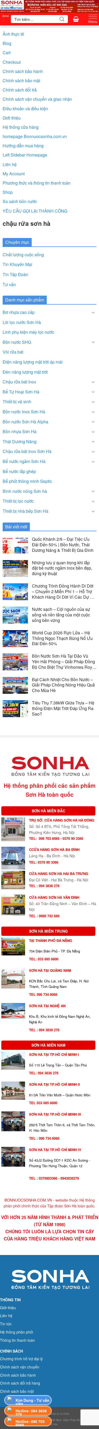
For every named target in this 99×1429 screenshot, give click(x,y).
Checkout (12, 62)
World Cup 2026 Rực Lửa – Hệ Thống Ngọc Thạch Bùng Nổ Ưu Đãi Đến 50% (62, 638)
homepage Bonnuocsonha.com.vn (35, 136)
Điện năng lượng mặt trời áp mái (33, 362)
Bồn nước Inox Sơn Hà (24, 412)
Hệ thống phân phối (16, 1332)
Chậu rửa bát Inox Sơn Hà (27, 451)
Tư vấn (9, 284)
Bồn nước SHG (17, 342)
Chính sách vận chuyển (19, 1367)
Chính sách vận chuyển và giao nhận (37, 99)
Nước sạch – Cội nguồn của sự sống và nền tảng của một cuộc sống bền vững (61, 615)
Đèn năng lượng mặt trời (25, 372)
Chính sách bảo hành (23, 71)
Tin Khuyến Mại (17, 264)
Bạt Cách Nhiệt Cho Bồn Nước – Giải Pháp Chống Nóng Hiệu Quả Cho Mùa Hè (63, 685)
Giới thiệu (12, 118)
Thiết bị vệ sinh (17, 402)
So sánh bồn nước (20, 201)
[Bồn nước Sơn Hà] (49, 6)
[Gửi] (61, 19)
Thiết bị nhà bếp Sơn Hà (25, 511)
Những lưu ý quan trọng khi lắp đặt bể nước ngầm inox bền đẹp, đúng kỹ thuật (62, 568)
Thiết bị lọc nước (18, 501)
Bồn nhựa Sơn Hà (19, 431)
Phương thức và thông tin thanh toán (36, 183)
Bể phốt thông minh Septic (27, 481)
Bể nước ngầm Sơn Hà (24, 461)
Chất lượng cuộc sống (23, 254)
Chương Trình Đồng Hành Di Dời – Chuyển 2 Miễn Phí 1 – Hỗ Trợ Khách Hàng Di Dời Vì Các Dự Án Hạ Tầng (63, 591)
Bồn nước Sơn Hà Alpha (25, 422)
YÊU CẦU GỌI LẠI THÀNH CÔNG (35, 211)
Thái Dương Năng (19, 441)
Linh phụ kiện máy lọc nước (28, 332)
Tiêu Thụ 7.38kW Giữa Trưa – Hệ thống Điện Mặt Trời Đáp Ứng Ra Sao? (63, 708)
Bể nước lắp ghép (19, 471)
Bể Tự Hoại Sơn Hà (21, 392)
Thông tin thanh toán (17, 1340)
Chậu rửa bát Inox (19, 382)
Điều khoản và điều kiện (25, 109)
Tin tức (6, 1323)
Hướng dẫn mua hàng (23, 146)
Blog (7, 43)
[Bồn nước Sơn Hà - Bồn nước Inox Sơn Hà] (5, 19)
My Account (14, 174)
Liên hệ (10, 164)
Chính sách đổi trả (20, 90)
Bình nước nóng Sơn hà (25, 491)
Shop (8, 192)
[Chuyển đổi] (93, 312)
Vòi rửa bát (13, 352)
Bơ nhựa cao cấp (19, 312)
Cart (7, 52)
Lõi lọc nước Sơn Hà (22, 322)
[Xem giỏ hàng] (76, 19)
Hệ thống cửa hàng (21, 127)
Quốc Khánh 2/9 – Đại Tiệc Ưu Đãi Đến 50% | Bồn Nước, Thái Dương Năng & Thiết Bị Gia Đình (62, 545)
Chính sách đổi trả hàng (20, 1383)
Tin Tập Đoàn (15, 274)
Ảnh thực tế (13, 34)
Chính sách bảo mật (21, 80)
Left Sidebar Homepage (25, 155)
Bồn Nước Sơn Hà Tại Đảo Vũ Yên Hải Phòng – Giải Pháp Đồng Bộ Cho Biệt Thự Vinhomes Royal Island (64, 661)
